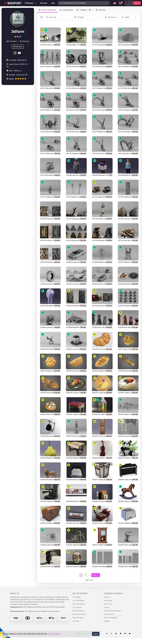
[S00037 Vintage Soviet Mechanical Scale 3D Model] (128, 513)
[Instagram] (15, 53)
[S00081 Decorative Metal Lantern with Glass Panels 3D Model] (102, 405)
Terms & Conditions (111, 618)
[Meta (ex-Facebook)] (121, 634)
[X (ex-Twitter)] (111, 634)
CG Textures (77, 607)
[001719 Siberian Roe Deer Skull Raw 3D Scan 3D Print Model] (102, 122)
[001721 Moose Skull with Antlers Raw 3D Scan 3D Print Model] (50, 122)
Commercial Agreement (112, 611)
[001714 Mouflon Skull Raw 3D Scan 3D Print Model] (128, 144)
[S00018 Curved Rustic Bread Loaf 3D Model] (102, 339)
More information (54, 634)
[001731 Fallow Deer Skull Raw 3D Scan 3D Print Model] (50, 79)
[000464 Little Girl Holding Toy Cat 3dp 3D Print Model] (76, 166)
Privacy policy (109, 614)
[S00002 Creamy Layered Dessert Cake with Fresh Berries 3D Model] (128, 383)
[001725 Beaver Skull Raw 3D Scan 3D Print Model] (50, 100)
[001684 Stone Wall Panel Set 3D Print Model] (102, 557)
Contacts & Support (113, 593)
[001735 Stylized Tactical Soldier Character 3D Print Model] (50, 57)
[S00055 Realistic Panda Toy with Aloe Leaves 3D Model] (128, 448)
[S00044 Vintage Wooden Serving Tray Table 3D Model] (76, 448)
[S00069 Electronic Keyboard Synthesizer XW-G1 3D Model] (76, 492)
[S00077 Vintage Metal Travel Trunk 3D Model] (102, 470)
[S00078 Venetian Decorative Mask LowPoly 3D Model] (76, 557)
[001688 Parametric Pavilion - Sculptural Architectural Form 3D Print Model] (76, 318)
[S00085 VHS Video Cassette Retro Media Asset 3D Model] (76, 513)
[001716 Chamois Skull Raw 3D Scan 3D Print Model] (76, 144)
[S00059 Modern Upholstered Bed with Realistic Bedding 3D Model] (76, 470)
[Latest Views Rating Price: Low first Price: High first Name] (129, 17)
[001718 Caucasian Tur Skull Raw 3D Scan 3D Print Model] (128, 122)
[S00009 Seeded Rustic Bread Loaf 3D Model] (102, 361)
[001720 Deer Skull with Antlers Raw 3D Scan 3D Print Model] (76, 122)
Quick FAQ (108, 604)
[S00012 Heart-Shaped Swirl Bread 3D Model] (128, 339)
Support (107, 597)
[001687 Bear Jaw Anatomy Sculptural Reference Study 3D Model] (128, 318)
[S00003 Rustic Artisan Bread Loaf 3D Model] (50, 405)
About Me (101, 10)
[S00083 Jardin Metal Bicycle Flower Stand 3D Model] (76, 535)
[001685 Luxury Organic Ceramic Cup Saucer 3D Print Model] (76, 339)
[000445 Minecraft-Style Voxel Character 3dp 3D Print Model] (102, 166)
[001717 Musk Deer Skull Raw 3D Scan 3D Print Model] (50, 144)
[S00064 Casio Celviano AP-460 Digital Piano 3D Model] (128, 470)
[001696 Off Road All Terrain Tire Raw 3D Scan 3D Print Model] (50, 274)
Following (24, 41)
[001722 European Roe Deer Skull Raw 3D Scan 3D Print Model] (128, 100)
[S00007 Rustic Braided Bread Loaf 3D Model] (50, 383)
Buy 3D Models (80, 593)
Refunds (107, 621)
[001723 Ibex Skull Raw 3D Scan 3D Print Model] (102, 100)
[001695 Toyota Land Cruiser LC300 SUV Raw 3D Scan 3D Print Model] (76, 274)
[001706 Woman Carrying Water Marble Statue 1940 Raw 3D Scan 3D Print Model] (102, 209)
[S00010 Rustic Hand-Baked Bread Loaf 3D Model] (76, 361)
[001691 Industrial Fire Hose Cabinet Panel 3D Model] (102, 296)
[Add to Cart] (53, 40)
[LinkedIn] (125, 634)
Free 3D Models (67, 10)
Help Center (108, 600)
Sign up (137, 3)
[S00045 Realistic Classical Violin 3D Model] (102, 448)
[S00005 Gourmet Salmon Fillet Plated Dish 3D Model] (76, 383)
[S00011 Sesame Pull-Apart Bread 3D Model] (50, 361)
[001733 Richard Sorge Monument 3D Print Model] (102, 57)
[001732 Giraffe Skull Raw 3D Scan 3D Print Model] (128, 57)
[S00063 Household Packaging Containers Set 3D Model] (102, 492)
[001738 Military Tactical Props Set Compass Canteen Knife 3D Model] (76, 35)
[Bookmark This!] (58, 40)
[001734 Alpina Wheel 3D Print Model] (76, 57)
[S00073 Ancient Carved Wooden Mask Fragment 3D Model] (102, 426)
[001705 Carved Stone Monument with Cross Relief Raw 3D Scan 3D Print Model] (128, 209)
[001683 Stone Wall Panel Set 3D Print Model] (128, 557)
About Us (14, 593)
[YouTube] (19, 53)
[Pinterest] (116, 634)
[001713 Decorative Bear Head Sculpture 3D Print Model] (50, 166)
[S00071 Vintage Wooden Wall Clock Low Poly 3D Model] (102, 535)
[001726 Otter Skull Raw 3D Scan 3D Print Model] (128, 79)
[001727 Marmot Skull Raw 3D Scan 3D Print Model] (102, 79)
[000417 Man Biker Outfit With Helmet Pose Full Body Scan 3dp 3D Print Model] (50, 296)
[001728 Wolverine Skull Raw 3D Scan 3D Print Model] (76, 79)
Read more (20, 75)
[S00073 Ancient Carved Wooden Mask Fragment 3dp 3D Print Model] (76, 426)
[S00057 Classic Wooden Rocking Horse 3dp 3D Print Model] (128, 492)
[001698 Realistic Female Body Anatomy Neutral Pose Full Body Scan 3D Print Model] (102, 253)
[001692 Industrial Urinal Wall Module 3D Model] (76, 296)
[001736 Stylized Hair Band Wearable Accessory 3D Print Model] (128, 35)
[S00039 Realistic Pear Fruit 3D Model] (50, 448)
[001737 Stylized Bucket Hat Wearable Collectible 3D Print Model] (102, 35)
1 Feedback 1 (86, 10)
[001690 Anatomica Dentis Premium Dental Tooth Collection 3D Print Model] (128, 296)
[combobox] (89, 17)
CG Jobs (76, 621)
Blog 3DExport (78, 618)
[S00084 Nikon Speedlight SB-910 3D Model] (50, 557)
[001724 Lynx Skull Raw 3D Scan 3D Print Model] (76, 100)
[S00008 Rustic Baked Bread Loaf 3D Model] (128, 361)
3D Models (77, 597)
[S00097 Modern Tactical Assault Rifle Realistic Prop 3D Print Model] (128, 405)
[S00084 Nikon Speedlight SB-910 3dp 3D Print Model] (128, 535)
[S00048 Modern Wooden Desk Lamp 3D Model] (50, 426)
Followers (11, 41)
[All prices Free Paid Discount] (111, 17)
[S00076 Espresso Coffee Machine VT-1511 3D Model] (50, 492)
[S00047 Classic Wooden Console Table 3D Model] (128, 426)
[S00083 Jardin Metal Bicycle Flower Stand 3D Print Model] (50, 535)
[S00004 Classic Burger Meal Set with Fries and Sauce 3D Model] (102, 383)
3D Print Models (79, 600)
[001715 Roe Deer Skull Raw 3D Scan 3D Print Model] (102, 144)
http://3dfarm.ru (15, 71)
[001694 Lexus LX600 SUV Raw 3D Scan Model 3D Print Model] (102, 274)
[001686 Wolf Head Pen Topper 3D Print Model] (50, 339)
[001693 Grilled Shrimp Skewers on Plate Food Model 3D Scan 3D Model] (128, 274)
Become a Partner (79, 614)
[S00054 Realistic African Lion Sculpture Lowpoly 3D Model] (50, 470)
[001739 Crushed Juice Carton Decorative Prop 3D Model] (50, 35)
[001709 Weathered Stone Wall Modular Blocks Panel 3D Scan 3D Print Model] (128, 187)
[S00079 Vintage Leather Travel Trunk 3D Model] (50, 513)
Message (18, 47)
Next (94, 575)
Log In (129, 3)
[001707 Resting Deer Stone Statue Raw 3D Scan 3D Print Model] (76, 209)
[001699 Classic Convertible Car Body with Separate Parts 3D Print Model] (76, 253)
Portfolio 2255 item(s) (48, 10)
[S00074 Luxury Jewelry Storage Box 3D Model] (102, 513)
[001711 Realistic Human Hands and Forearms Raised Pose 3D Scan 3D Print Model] (76, 187)
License (106, 607)
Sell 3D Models (78, 611)
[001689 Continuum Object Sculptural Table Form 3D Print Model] (50, 318)
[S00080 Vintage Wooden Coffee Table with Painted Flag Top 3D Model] (76, 405)
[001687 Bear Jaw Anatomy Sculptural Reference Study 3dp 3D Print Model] (102, 318)
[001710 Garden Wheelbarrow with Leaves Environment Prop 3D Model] (102, 187)
